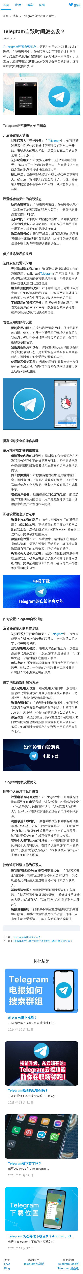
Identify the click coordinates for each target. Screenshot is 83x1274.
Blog (7, 1268)
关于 (7, 1260)
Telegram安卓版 (34, 1263)
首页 (6, 5)
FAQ (7, 1263)
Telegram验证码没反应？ (26, 937)
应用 (18, 5)
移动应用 (33, 1260)
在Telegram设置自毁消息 (19, 46)
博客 (30, 5)
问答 (42, 5)
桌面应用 (68, 1260)
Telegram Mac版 (68, 1263)
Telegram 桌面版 (68, 1268)
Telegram (54, 140)
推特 (77, 5)
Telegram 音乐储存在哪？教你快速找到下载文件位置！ (43, 940)
